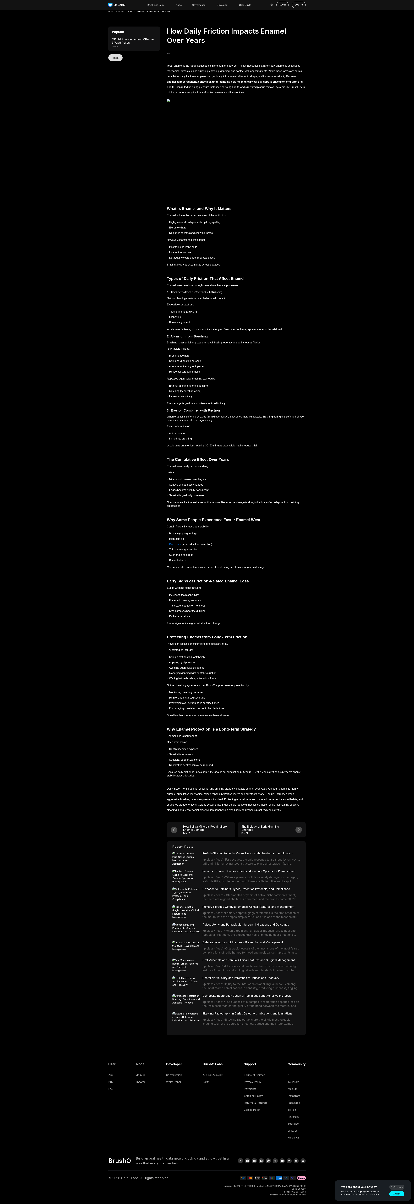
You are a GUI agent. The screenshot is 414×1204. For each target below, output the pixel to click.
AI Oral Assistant (213, 1075)
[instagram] (247, 1160)
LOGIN (282, 5)
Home (111, 11)
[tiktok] (261, 1160)
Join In (140, 1075)
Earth (206, 1082)
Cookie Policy (252, 1109)
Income (141, 1082)
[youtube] (282, 1160)
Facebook (294, 1102)
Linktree (293, 1130)
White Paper (173, 1082)
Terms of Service (254, 1075)
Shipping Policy (253, 1095)
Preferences (397, 1187)
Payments (250, 1088)
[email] (303, 1160)
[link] (289, 1160)
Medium (292, 1088)
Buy (110, 1082)
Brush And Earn (155, 5)
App (111, 1075)
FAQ (111, 1088)
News (121, 11)
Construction (174, 1075)
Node (179, 5)
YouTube (293, 1123)
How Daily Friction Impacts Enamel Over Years (150, 11)
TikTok (292, 1109)
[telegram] (275, 1160)
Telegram (293, 1082)
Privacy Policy (252, 1082)
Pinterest (293, 1116)
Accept (396, 1194)
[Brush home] (116, 5)
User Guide (245, 5)
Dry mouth (175, 544)
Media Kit (293, 1137)
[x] (240, 1160)
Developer (222, 5)
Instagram (294, 1095)
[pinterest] (268, 1160)
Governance (199, 5)
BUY (297, 5)
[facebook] (254, 1160)
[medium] (296, 1160)
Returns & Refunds (255, 1102)
